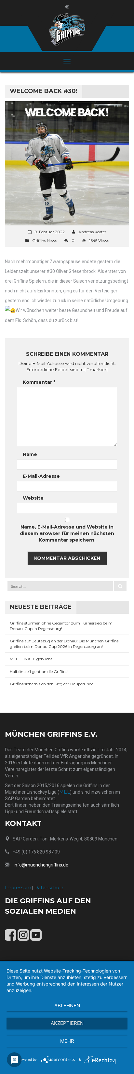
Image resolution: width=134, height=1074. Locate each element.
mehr (67, 1041)
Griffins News (44, 240)
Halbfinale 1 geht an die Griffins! (39, 671)
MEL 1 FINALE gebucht (31, 658)
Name (30, 454)
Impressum (18, 888)
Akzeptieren (67, 1023)
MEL (64, 792)
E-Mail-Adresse (41, 476)
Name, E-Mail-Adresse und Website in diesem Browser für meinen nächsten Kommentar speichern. (67, 533)
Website (33, 498)
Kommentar (39, 382)
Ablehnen (67, 1005)
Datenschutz (49, 888)
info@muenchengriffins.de (41, 864)
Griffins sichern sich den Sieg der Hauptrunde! (52, 683)
